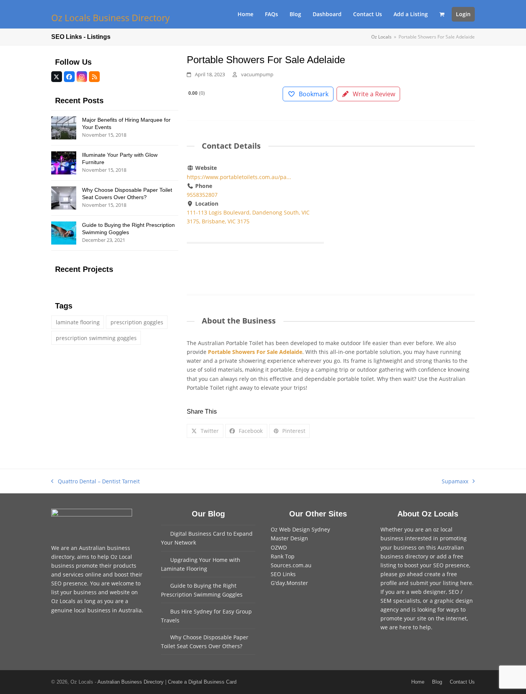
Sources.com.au (291, 565)
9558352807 (202, 194)
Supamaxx (455, 482)
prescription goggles (137, 322)
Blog (437, 682)
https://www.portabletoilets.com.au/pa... (239, 177)
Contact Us (462, 682)
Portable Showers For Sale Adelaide (255, 351)
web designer (428, 591)
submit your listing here (441, 583)
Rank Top (283, 556)
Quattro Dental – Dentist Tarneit (95, 482)
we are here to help (405, 627)
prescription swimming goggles (96, 338)
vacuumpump (257, 74)
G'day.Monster (289, 583)
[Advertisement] (406, 220)
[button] (442, 14)
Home (417, 682)
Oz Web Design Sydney (300, 529)
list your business (74, 592)
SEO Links (283, 574)
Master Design (289, 538)
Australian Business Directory (130, 682)
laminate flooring (78, 322)
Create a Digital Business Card (202, 682)
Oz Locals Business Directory (110, 18)
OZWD (279, 547)
